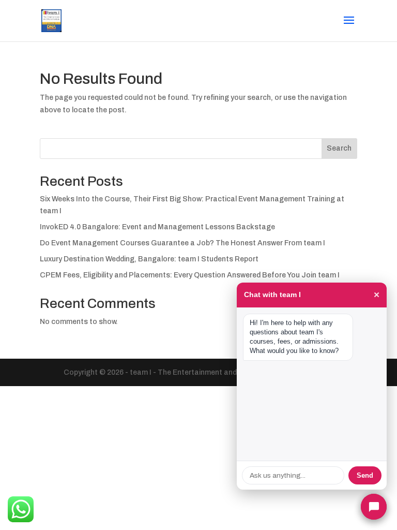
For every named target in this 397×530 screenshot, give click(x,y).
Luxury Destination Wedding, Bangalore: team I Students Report (149, 259)
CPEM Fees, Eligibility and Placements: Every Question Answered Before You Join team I (190, 275)
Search (339, 148)
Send (365, 475)
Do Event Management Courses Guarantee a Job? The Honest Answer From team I (182, 243)
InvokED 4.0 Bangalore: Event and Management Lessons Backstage (157, 227)
